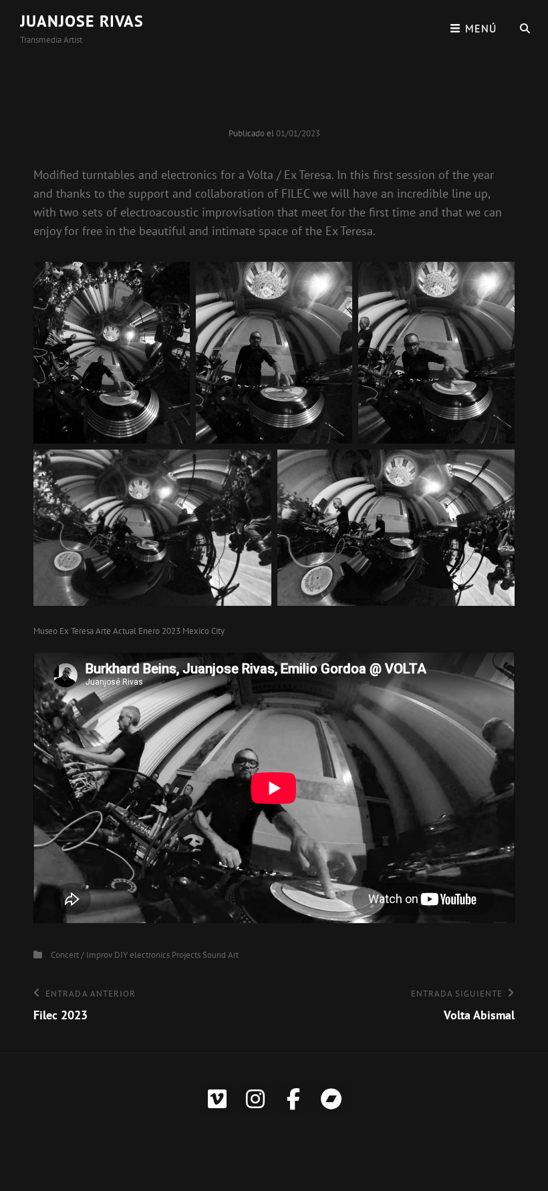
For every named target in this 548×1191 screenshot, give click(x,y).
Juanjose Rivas (82, 21)
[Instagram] (255, 1099)
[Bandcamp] (331, 1099)
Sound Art (220, 955)
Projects (186, 955)
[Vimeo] (217, 1099)
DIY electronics (142, 955)
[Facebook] (293, 1099)
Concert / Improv (81, 955)
